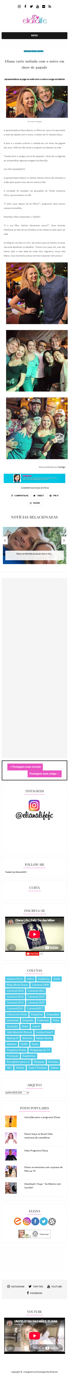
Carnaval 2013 (36, 996)
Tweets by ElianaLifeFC (16, 872)
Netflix (24, 1044)
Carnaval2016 (15, 1008)
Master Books (44, 1038)
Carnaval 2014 (15, 1002)
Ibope (25, 1026)
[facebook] (25, 6)
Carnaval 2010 (15, 990)
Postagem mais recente (26, 766)
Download (12, 1020)
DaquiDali (37, 1014)
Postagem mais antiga (43, 773)
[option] (34, 547)
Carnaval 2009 (40, 984)
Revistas (53, 1062)
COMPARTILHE (21, 496)
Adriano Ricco (30, 51)
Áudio (56, 979)
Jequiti (36, 1026)
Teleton (20, 1067)
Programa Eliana (16, 1050)
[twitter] (31, 6)
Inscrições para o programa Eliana (42, 1117)
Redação (39, 1062)
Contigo (61, 467)
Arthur (30, 979)
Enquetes (27, 1020)
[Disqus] (34, 634)
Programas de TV (40, 1050)
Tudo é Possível (37, 1067)
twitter (38, 1286)
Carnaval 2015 (36, 1002)
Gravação (12, 1026)
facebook (36, 1293)
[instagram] (19, 6)
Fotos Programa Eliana (36, 1150)
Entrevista (43, 1020)
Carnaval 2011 (36, 990)
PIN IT (56, 496)
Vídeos (55, 1067)
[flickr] (44, 6)
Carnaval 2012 (15, 996)
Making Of (12, 1038)
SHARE (36, 503)
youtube (56, 1286)
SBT (9, 1067)
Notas (40, 51)
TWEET (40, 496)
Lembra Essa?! (44, 1032)
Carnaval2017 (35, 1008)
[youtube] (37, 6)
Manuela (27, 1038)
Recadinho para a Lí (18, 1062)
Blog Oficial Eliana (17, 984)
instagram (17, 1286)
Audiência (43, 979)
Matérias (12, 1044)
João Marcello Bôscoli (19, 1032)
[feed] (50, 6)
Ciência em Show (17, 1014)
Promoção (12, 1056)
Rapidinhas (29, 1056)
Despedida (53, 1014)
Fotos (56, 1020)
